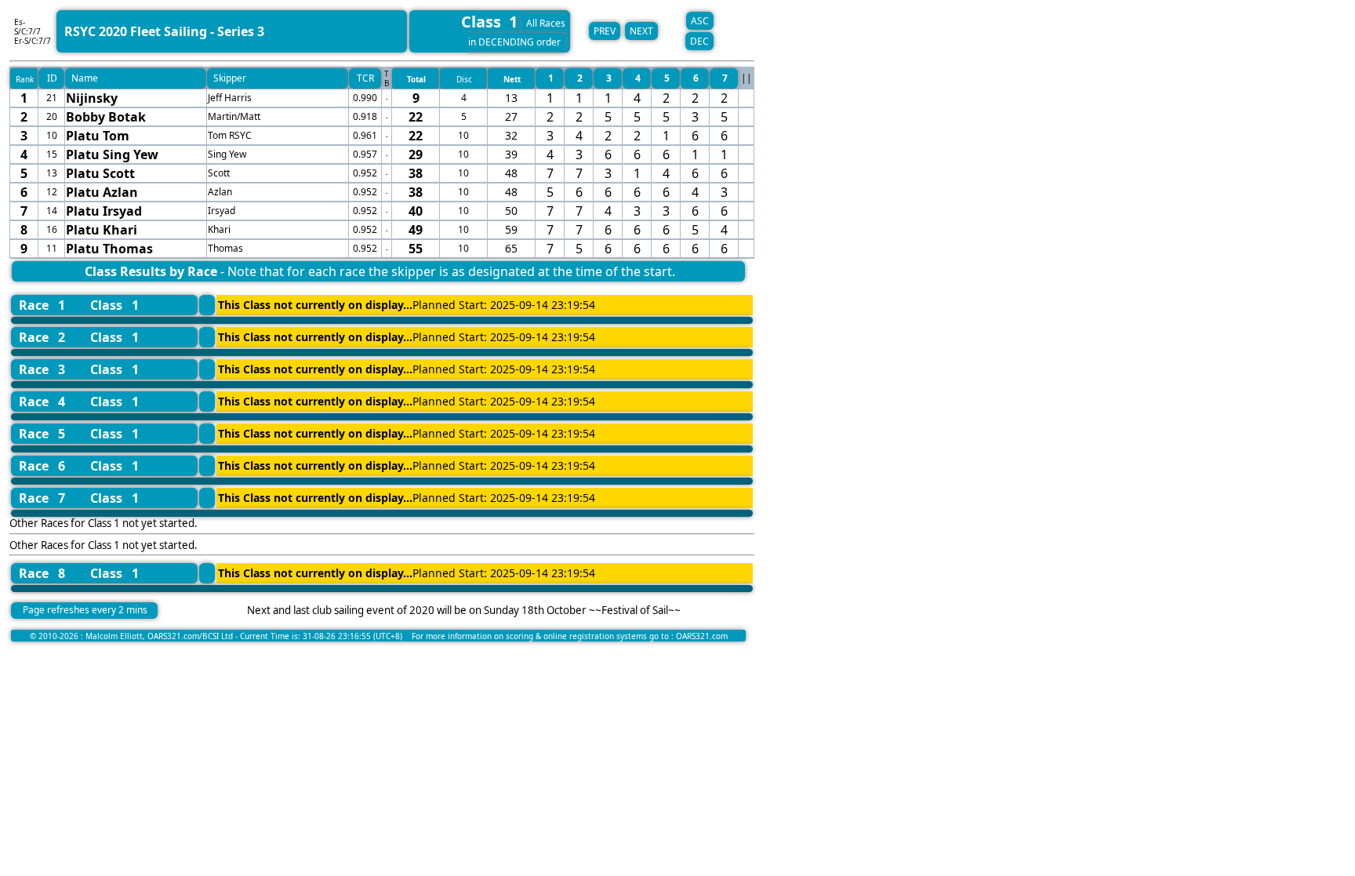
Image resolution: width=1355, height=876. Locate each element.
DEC (699, 41)
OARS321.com (702, 636)
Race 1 (42, 305)
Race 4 (42, 401)
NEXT (641, 31)
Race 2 (42, 337)
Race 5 (42, 433)
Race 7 (42, 498)
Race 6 (42, 465)
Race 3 (42, 369)
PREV (605, 31)
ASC (700, 20)
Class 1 (114, 305)
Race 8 (42, 573)
